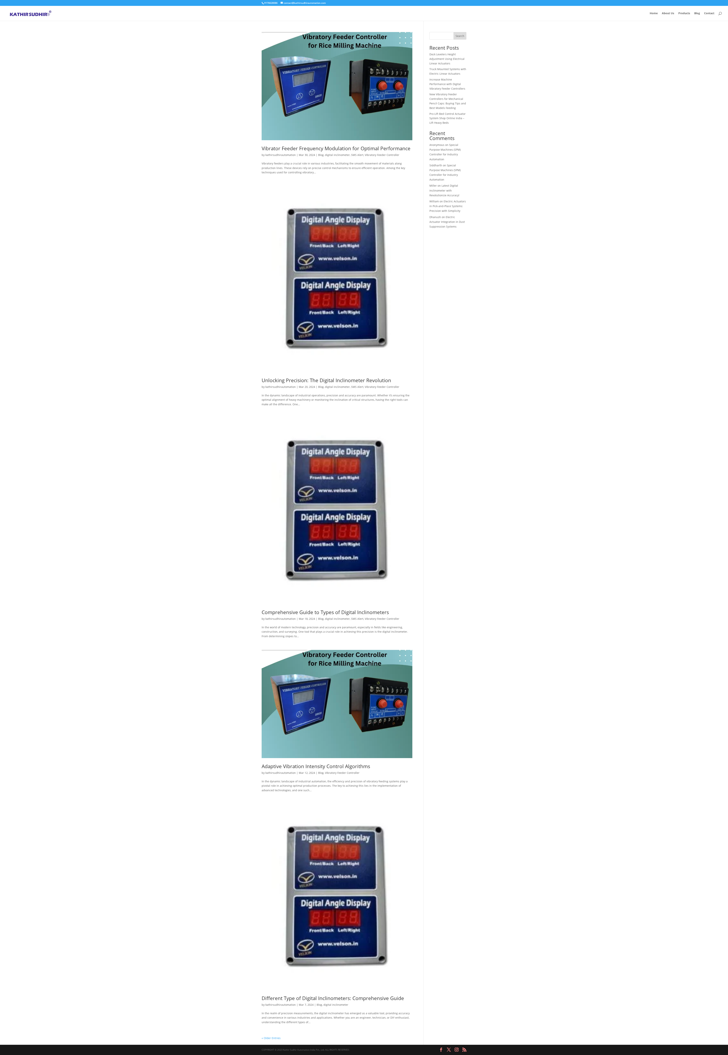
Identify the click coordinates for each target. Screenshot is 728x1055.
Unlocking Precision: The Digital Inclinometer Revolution (326, 380)
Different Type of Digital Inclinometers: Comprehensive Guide (333, 998)
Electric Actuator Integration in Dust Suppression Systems (447, 221)
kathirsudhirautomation (280, 155)
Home (654, 13)
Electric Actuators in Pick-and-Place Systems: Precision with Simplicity (447, 206)
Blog (697, 13)
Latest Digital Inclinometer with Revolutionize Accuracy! (444, 190)
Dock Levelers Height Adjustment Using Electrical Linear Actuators (446, 58)
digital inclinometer (337, 155)
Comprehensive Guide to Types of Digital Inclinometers (325, 612)
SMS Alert (357, 155)
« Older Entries (271, 1038)
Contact (709, 13)
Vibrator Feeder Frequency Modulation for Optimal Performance (336, 148)
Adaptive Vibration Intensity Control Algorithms (316, 766)
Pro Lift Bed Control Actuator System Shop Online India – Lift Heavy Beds (447, 118)
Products (684, 13)
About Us (668, 13)
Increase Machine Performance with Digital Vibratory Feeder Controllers (447, 84)
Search (460, 36)
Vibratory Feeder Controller (382, 155)
